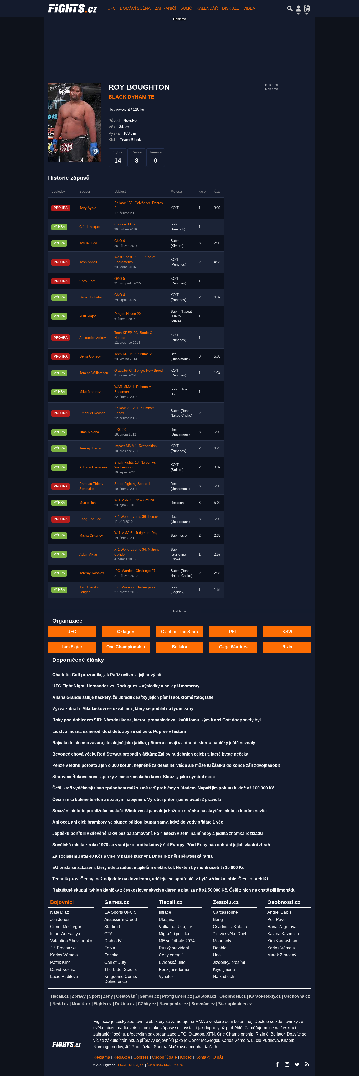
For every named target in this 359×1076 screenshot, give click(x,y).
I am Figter (71, 647)
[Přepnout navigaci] (298, 8)
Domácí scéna (135, 8)
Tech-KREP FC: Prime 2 (133, 354)
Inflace (165, 912)
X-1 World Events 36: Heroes (136, 517)
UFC (111, 8)
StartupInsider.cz (235, 1004)
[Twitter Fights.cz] (297, 1064)
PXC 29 (120, 430)
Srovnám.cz (203, 1004)
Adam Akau (88, 554)
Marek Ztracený (281, 955)
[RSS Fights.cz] (307, 1064)
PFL (233, 631)
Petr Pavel (277, 919)
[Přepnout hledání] (290, 8)
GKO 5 (119, 279)
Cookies (141, 1057)
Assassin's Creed (120, 919)
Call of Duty (115, 962)
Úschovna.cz (297, 996)
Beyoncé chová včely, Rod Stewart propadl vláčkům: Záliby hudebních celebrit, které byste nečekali (151, 754)
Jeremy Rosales (91, 573)
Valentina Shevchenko (71, 941)
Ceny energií (171, 955)
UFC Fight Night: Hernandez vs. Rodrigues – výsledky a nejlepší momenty (125, 686)
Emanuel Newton (92, 413)
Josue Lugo (88, 243)
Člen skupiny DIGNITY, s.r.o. (165, 1065)
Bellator (179, 647)
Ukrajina (167, 919)
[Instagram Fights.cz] (287, 1064)
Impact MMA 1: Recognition (135, 446)
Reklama (101, 1057)
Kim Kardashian (282, 941)
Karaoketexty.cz (265, 996)
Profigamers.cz (177, 996)
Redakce (121, 1057)
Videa (249, 8)
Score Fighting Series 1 (132, 484)
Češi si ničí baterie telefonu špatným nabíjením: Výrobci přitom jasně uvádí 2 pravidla (136, 799)
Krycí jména (224, 969)
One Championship (125, 647)
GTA (108, 934)
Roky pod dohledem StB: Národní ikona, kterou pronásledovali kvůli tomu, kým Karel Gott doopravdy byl (156, 720)
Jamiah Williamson (93, 373)
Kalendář (207, 8)
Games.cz (149, 996)
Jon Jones (59, 919)
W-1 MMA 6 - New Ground (134, 500)
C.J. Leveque (89, 227)
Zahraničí (165, 8)
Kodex (186, 1057)
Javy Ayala (87, 208)
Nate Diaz (59, 912)
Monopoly (222, 941)
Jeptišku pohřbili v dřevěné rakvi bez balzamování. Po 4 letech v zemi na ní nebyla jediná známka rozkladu (157, 833)
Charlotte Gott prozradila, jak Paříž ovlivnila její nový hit (106, 674)
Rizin (287, 647)
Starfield (112, 926)
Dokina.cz (125, 1004)
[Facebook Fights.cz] (277, 1064)
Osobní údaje (164, 1057)
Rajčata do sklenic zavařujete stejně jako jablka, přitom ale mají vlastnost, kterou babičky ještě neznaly (153, 743)
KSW (287, 631)
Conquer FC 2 (124, 224)
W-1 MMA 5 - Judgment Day (135, 533)
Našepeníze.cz (173, 1004)
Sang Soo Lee (90, 519)
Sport (94, 996)
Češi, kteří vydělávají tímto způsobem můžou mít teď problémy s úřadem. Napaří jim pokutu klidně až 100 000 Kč (163, 788)
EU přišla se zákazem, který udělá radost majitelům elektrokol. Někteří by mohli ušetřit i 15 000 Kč (148, 867)
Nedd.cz (60, 1004)
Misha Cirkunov (91, 535)
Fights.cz (103, 1004)
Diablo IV (113, 941)
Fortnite (111, 955)
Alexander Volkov (92, 338)
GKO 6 (119, 241)
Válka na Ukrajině (175, 926)
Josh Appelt (88, 262)
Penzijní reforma (174, 969)
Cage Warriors (233, 647)
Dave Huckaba (90, 297)
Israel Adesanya (65, 934)
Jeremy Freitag (90, 448)
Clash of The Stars (179, 631)
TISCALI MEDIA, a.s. (130, 1065)
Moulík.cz (81, 1004)
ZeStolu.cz (205, 996)
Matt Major (87, 316)
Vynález (166, 976)
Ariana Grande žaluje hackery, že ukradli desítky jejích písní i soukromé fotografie (132, 697)
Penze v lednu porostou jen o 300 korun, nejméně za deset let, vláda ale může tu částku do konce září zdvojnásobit (166, 765)
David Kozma (62, 969)
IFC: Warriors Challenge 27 (134, 571)
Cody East (87, 281)
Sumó (186, 8)
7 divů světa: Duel (229, 934)
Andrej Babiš (279, 912)
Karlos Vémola (64, 955)
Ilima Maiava (89, 432)
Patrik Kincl (60, 962)
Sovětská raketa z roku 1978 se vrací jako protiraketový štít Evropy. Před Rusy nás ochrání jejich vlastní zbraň (161, 844)
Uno (217, 955)
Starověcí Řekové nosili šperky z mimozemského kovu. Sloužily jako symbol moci (133, 776)
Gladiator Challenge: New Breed (138, 371)
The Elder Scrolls (120, 969)
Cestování (126, 996)
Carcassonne (225, 912)
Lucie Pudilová (64, 976)
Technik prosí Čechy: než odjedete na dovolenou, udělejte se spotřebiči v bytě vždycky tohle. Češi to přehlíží (160, 879)
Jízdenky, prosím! (229, 962)
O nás (218, 1057)
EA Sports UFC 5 (120, 912)
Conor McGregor (65, 926)
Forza (109, 948)
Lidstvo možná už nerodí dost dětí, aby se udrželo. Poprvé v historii (119, 731)
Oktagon (125, 631)
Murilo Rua (87, 503)
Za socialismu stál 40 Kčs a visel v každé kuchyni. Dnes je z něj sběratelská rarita (132, 856)
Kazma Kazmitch (283, 934)
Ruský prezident (174, 948)
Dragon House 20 (127, 314)
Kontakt (203, 1057)
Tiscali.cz (59, 996)
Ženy (108, 996)
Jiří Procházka (63, 948)
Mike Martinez (90, 392)
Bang (218, 919)
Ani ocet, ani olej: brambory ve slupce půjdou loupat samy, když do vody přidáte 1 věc (137, 822)
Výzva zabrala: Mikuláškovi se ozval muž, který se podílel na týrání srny (122, 708)
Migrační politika (174, 934)
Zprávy (79, 996)
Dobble (220, 948)
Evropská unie (172, 962)
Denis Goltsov (90, 356)
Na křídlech (223, 976)
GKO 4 (119, 295)
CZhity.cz (147, 1004)
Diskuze (230, 8)
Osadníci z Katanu (230, 926)
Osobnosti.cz (232, 996)
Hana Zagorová (281, 926)
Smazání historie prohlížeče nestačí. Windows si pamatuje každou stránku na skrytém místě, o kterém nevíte (159, 811)
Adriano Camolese (93, 467)
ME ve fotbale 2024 (177, 941)
